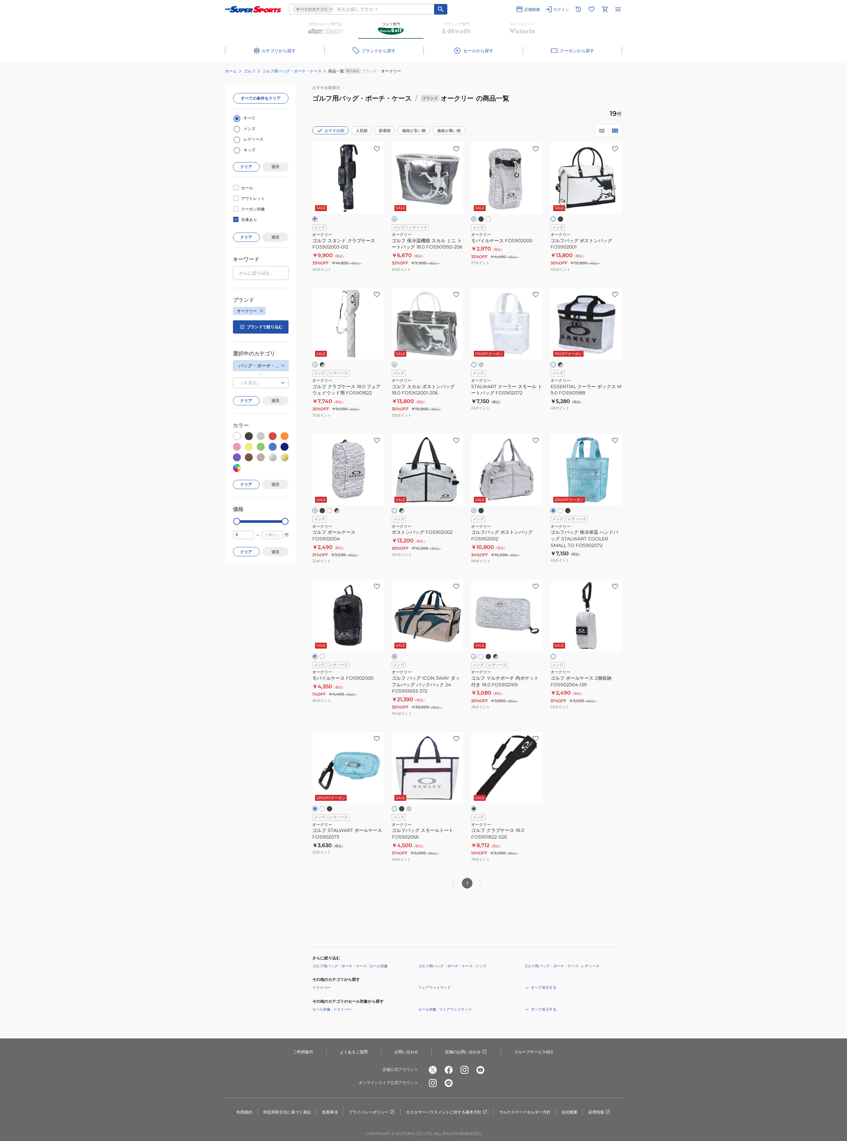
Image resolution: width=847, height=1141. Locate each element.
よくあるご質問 (354, 1051)
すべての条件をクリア (261, 98)
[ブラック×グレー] (315, 219)
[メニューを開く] (618, 9)
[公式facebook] (449, 1070)
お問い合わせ (406, 1051)
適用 (275, 166)
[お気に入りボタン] (377, 149)
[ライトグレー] (473, 219)
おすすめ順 (334, 130)
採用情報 (596, 1112)
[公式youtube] (480, 1070)
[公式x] (433, 1070)
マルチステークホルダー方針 (525, 1112)
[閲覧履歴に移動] (578, 9)
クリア (246, 166)
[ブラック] (481, 219)
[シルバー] (394, 219)
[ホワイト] (488, 219)
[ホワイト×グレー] (315, 364)
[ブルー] (553, 510)
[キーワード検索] (440, 9)
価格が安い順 (414, 130)
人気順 (362, 130)
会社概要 (569, 1112)
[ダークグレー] (481, 364)
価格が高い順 (449, 130)
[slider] (236, 521)
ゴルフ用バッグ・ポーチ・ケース (292, 70)
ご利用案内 (303, 1051)
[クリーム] (394, 656)
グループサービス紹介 (534, 1051)
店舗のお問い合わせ (463, 1051)
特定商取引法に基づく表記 (287, 1112)
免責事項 (330, 1112)
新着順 (385, 130)
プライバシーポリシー (368, 1112)
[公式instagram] (464, 1070)
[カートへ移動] (605, 9)
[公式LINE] (449, 1083)
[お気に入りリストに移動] (592, 9)
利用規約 (244, 1112)
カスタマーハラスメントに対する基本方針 (443, 1112)
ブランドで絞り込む (265, 326)
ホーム (231, 70)
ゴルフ (249, 70)
